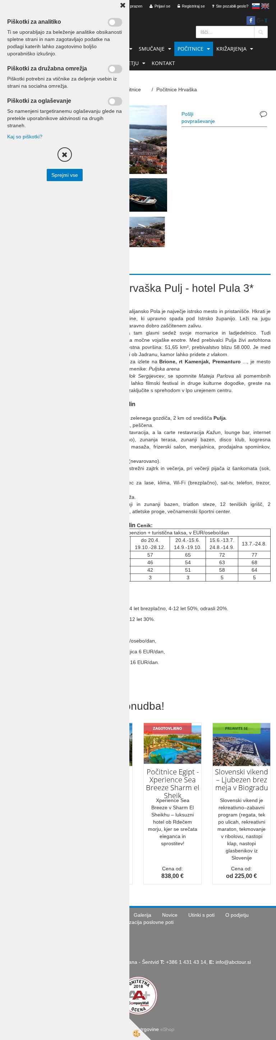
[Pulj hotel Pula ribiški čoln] (145, 194)
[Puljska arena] (145, 231)
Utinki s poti (201, 915)
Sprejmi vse (64, 175)
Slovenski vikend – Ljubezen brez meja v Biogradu (241, 779)
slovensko (256, 6)
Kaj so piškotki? (24, 136)
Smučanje (152, 48)
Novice (170, 915)
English (265, 6)
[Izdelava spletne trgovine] (167, 1029)
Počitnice (190, 48)
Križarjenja (231, 48)
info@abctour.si (233, 962)
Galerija (142, 915)
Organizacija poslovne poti (144, 922)
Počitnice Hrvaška (176, 89)
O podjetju (237, 915)
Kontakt (163, 63)
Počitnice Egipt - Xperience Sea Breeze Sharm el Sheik (172, 783)
